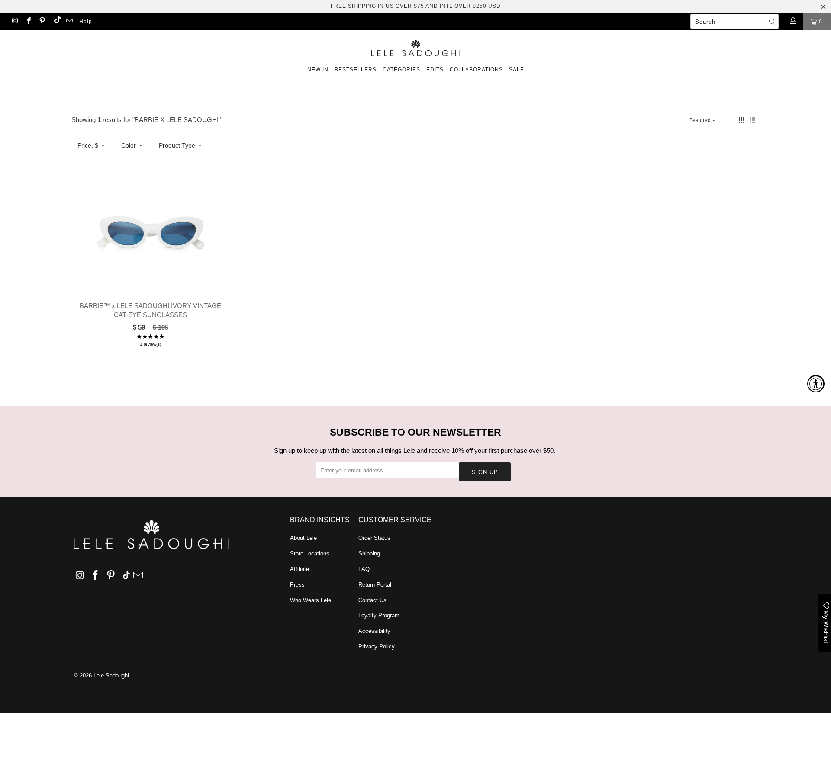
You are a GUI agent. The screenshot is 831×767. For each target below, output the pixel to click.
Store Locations (309, 553)
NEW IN (318, 70)
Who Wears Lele (310, 600)
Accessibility (374, 631)
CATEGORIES (401, 70)
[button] (741, 120)
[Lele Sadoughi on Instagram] (14, 22)
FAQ (364, 569)
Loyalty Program (378, 615)
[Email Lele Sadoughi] (69, 22)
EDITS (435, 70)
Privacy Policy (376, 646)
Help (85, 22)
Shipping (369, 553)
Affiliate (299, 569)
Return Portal (374, 584)
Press (297, 584)
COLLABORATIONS (476, 70)
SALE (516, 70)
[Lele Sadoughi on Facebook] (28, 22)
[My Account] (792, 21)
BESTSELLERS (356, 70)
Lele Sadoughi (111, 675)
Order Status (374, 538)
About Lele (303, 538)
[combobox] (734, 21)
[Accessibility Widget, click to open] (816, 383)
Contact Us (372, 600)
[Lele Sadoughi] (415, 46)
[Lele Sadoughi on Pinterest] (41, 22)
